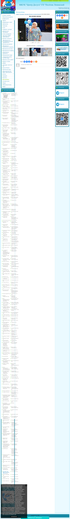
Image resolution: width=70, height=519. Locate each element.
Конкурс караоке (6, 390)
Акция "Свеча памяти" (13, 174)
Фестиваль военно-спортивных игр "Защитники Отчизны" (6, 372)
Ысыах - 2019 (13, 284)
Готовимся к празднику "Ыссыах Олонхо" (14, 163)
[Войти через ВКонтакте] (27, 62)
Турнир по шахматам (6, 459)
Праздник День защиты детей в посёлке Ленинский (14, 388)
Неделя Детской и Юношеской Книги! (14, 256)
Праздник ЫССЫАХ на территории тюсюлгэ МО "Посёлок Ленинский (6, 456)
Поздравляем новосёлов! (5, 469)
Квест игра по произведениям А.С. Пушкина (14, 393)
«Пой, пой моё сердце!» (5, 225)
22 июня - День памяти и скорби (6, 106)
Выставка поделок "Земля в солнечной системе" (6, 423)
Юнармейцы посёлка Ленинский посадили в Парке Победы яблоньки (6, 396)
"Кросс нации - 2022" (6, 461)
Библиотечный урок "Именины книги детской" (14, 354)
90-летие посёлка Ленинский (6, 290)
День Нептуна (5, 400)
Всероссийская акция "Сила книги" (14, 384)
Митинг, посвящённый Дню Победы (14, 439)
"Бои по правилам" (6, 474)
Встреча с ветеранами (5, 269)
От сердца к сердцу (6, 127)
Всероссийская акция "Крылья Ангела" (5, 125)
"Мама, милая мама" (6, 315)
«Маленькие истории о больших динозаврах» (6, 212)
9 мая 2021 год (13, 381)
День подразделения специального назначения (6, 361)
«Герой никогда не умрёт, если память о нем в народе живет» (14, 227)
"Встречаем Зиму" (14, 129)
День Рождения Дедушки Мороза (14, 407)
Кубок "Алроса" (5, 284)
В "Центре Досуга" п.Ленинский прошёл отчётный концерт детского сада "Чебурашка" (6, 446)
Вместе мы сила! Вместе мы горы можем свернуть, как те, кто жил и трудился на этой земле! (6, 206)
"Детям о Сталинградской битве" (14, 334)
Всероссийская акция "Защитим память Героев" (14, 368)
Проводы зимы (14, 376)
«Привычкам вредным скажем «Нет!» (14, 222)
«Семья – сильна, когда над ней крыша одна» (15, 195)
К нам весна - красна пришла (14, 259)
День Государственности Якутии (14, 113)
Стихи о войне (5, 480)
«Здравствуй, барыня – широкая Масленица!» (6, 348)
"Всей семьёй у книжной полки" (5, 184)
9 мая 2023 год (13, 465)
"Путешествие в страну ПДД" (14, 444)
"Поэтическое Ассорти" (5, 145)
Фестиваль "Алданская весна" (6, 181)
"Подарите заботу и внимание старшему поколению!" (6, 307)
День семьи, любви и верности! (14, 197)
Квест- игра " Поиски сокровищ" (6, 354)
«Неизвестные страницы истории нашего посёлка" (14, 205)
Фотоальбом (22, 14)
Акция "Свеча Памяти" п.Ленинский (6, 381)
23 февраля (13, 150)
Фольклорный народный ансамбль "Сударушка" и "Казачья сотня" (6, 417)
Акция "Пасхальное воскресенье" (6, 166)
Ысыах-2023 (13, 467)
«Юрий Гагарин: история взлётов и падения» (14, 248)
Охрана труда (5, 376)
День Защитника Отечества (14, 343)
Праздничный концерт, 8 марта (14, 371)
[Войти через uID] (24, 62)
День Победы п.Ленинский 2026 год (6, 484)
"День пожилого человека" (5, 305)
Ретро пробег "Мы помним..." (6, 174)
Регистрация (55, 0)
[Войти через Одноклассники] (36, 62)
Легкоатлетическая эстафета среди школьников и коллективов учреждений (14, 435)
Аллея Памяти (13, 358)
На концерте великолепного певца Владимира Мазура (6, 404)
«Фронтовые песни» (6, 333)
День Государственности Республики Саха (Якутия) (6, 299)
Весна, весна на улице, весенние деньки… (14, 185)
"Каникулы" (13, 200)
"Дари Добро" (13, 304)
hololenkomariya (40, 45)
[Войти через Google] (34, 62)
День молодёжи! (14, 398)
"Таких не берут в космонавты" (14, 375)
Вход (60, 0)
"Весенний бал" (5, 352)
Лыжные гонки (5, 261)
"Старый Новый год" (14, 328)
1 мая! (12, 426)
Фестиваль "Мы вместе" (14, 460)
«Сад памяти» (13, 471)
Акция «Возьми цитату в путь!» (5, 341)
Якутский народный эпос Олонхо (14, 313)
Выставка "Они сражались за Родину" (5, 379)
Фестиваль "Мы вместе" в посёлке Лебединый (14, 469)
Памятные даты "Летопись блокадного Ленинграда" (14, 145)
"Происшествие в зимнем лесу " (14, 237)
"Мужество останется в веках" (14, 325)
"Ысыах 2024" (5, 478)
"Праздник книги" (6, 122)
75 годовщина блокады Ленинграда (15, 266)
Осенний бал (13, 220)
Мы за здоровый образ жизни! (5, 399)
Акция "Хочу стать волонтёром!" (6, 159)
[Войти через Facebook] (29, 62)
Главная (50, 0)
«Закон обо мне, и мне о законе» (14, 231)
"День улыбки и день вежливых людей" (15, 303)
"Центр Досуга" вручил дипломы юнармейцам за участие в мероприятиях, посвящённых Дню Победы (14, 451)
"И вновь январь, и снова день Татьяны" (6, 330)
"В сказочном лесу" (6, 236)
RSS (68, 8)
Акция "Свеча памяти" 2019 (13, 271)
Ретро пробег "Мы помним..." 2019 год (6, 271)
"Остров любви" (14, 285)
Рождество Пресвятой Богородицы (13, 296)
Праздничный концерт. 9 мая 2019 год (14, 274)
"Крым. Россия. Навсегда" (14, 250)
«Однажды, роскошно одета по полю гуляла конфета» (6, 201)
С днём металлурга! (6, 287)
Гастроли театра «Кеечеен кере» (5, 227)
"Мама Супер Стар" (6, 312)
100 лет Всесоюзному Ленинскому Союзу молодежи (14, 217)
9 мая (12, 98)
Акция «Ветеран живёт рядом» (14, 177)
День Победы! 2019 (6, 273)
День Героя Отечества (13, 133)
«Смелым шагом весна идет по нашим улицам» (6, 259)
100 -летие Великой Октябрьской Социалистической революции (6, 102)
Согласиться (14, 516)
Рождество (13, 141)
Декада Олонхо (14, 314)
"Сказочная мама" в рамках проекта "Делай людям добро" (14, 138)
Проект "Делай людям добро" (13, 128)
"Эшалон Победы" (14, 378)
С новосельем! (14, 474)
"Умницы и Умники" (6, 336)
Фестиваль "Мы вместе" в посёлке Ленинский (6, 472)
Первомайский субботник (5, 266)
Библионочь (5, 276)
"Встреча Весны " (14, 165)
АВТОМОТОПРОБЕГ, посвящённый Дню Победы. (6, 434)
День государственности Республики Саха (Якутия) (14, 462)
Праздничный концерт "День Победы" (5, 442)
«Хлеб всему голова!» (5, 217)
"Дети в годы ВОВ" (14, 245)
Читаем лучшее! (14, 352)
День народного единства (5, 118)
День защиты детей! (14, 100)
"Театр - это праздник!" (13, 159)
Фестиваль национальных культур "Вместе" (6, 138)
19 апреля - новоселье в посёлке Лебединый (6, 94)
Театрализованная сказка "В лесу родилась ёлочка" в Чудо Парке (6, 325)
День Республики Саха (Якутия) (6, 264)
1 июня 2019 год (14, 276)
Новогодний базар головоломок (14, 239)
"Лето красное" (14, 390)
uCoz (35, 516)
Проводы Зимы (14, 420)
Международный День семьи (6, 179)
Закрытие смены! (14, 400)
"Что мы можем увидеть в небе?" (6, 303)
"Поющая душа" (14, 268)
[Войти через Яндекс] (31, 62)
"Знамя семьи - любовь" (14, 192)
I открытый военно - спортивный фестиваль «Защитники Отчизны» (6, 344)
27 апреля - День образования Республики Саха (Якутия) (14, 94)
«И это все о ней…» (6, 247)
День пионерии (14, 179)
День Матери (13, 124)
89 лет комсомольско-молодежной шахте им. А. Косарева (6, 368)
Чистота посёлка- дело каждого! (14, 288)
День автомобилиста (15, 360)
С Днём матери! (14, 224)
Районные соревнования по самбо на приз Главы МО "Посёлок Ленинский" (14, 424)
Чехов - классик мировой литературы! (14, 331)
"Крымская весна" (6, 420)
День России (5, 104)
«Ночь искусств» (6, 220)
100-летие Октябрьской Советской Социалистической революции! (14, 120)
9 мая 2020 (5, 356)
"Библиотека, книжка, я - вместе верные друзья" (6, 190)
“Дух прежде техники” (5, 318)
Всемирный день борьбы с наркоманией (14, 396)
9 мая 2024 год (13, 476)
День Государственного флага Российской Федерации (14, 291)
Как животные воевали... (5, 177)
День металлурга (6, 209)
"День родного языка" (6, 245)
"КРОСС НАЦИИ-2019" (5, 296)
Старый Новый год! (6, 142)
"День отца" (13, 160)
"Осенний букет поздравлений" (5, 215)
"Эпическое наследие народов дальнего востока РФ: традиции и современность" (6, 134)
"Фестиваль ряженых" (5, 375)
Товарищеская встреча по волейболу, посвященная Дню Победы (6, 431)
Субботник (4, 448)
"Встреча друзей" (6, 293)
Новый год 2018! (5, 141)
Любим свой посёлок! (13, 210)
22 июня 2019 (5, 282)
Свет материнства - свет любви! (14, 417)
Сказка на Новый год (15, 234)
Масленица (13, 148)
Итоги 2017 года (14, 142)
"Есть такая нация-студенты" (6, 328)
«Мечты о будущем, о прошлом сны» (14, 241)
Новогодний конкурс (6, 320)
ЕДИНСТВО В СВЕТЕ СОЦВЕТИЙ (14, 481)
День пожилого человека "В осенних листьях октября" (15, 116)
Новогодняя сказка (14, 320)
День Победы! (13, 175)
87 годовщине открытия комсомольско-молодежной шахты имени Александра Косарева (6, 252)
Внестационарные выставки (6, 161)
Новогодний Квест (6, 414)
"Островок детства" (14, 211)
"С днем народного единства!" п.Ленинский (6, 310)
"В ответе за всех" (14, 167)
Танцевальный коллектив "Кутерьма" (5, 154)
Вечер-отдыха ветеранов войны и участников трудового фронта (14, 430)
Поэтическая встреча (5, 115)
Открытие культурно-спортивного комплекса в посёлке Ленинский (6, 171)
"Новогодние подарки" (5, 235)
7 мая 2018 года (5, 175)
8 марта (12, 153)
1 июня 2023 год (5, 467)
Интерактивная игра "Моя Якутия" (14, 299)
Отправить (23, 68)
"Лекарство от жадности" (5, 239)
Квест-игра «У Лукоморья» (13, 347)
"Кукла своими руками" (5, 168)
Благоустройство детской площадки (6, 197)
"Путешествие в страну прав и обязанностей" (5, 151)
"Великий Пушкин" (6, 338)
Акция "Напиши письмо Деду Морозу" (5, 130)
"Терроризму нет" (14, 293)
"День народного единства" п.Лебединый (14, 307)
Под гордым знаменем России (14, 110)
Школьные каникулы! (13, 123)
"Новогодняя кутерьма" (13, 233)
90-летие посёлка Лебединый (6, 112)
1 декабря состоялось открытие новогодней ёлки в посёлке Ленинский (6, 411)
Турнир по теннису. (14, 409)
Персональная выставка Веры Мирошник (5, 407)
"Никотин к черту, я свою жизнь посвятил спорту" (6, 388)
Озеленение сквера (14, 187)
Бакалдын (13, 104)
